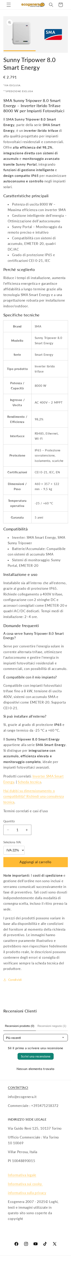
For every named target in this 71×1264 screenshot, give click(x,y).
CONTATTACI (18, 1087)
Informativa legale (22, 1175)
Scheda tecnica (29, 782)
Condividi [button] (15, 979)
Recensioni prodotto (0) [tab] (19, 1025)
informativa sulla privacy (27, 1193)
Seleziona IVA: (12, 842)
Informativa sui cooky (25, 1184)
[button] (8, 4)
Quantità (9, 821)
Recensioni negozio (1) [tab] (51, 1025)
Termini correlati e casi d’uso (25, 811)
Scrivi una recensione (35, 1056)
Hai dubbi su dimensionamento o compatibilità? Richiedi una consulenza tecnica (33, 796)
